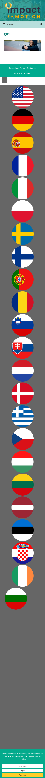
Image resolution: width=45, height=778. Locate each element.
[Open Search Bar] (41, 24)
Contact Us (31, 68)
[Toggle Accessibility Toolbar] (4, 80)
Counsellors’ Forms (17, 68)
